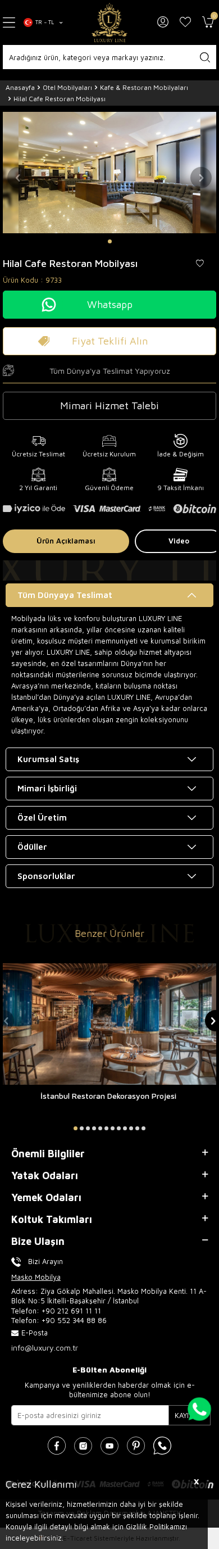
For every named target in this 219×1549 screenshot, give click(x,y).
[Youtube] (109, 1446)
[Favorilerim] (185, 22)
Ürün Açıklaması (65, 540)
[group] (109, 172)
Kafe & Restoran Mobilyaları (144, 87)
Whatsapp (110, 304)
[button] (110, 241)
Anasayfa (20, 87)
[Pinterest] (136, 1446)
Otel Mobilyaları (67, 87)
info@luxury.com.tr (44, 1347)
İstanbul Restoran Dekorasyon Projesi (108, 1095)
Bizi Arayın (45, 1261)
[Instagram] (83, 1446)
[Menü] (9, 22)
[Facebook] (57, 1446)
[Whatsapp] (162, 1446)
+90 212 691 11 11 (71, 1310)
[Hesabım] (162, 22)
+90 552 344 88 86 (74, 1320)
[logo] (109, 22)
